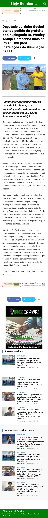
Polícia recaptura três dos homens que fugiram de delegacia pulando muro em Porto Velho (29, 361)
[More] (34, 58)
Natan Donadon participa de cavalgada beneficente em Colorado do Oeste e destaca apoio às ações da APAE (30, 398)
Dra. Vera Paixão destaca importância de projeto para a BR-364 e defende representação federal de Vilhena (30, 414)
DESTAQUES (21, 356)
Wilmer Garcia (21, 367)
